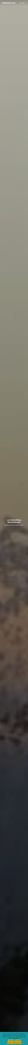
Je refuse (18, 1040)
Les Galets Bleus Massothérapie (14, 521)
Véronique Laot (8, 3)
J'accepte (11, 1040)
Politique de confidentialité (14, 1042)
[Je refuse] (26, 1038)
